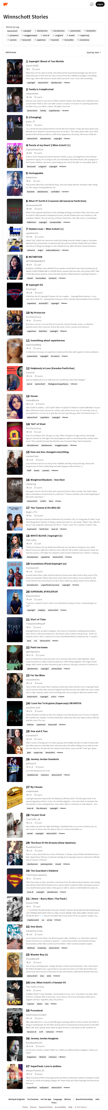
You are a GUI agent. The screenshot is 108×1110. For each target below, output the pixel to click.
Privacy (33, 1107)
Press (54, 1102)
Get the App (46, 1099)
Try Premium (32, 1099)
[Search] (91, 4)
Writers (67, 1099)
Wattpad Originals (17, 1099)
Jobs (97, 1099)
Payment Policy (46, 1107)
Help (70, 1107)
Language (57, 1099)
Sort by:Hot (93, 52)
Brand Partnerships (84, 1099)
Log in (100, 4)
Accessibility (60, 1107)
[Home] (45, 4)
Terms (25, 1107)
